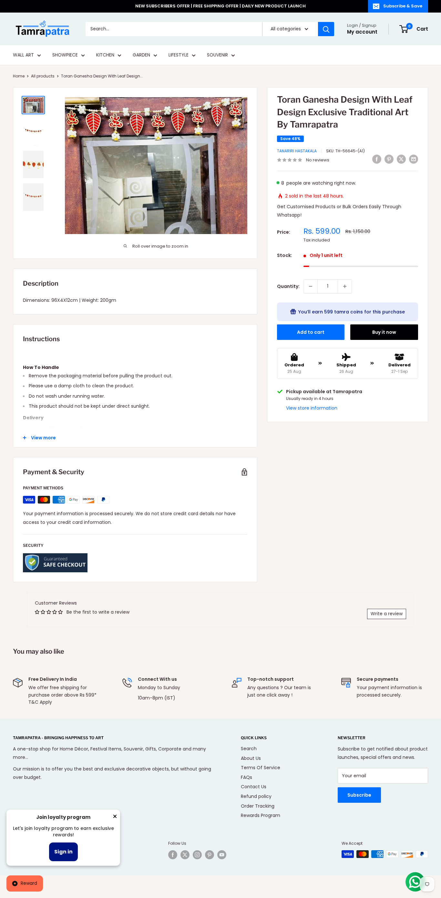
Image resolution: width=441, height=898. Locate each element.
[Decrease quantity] (310, 286)
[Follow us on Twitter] (185, 854)
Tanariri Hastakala (297, 151)
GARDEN (141, 55)
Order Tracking (257, 806)
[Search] (326, 29)
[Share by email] (413, 159)
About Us (251, 758)
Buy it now (384, 332)
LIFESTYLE (179, 55)
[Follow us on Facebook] (172, 854)
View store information (311, 408)
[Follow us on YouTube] (221, 854)
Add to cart (310, 332)
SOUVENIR (217, 55)
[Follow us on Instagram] (197, 854)
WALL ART (23, 55)
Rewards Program (260, 815)
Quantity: (288, 286)
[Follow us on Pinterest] (209, 854)
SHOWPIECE (65, 55)
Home (19, 76)
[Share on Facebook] (376, 159)
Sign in (63, 851)
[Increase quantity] (345, 286)
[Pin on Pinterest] (389, 159)
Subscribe (359, 795)
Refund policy (256, 796)
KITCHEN (105, 55)
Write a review (387, 613)
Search (249, 748)
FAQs (246, 777)
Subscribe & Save (402, 6)
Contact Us (253, 786)
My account (362, 31)
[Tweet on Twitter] (401, 159)
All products (43, 76)
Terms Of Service (260, 767)
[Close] (115, 817)
